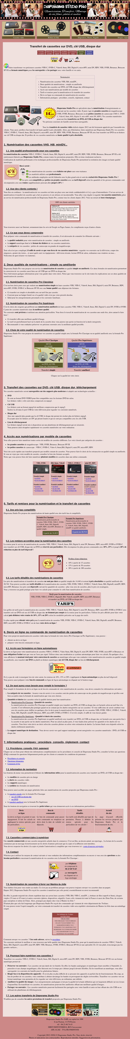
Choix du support (57, 53)
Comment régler (73, 53)
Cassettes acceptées (41, 53)
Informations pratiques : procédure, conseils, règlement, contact (65, 97)
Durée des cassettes (49, 53)
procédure (56, 939)
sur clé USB (38, 489)
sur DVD (37, 478)
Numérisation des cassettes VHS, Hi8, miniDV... (58, 81)
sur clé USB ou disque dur (21, 796)
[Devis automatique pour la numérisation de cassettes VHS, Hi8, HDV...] (56, 673)
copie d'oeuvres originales (93, 846)
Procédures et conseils (16, 758)
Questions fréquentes (16, 761)
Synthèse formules (64, 53)
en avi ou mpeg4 (40, 480)
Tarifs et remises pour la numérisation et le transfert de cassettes (65, 92)
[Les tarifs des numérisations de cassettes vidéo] (65, 606)
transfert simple (15, 794)
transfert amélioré (16, 802)
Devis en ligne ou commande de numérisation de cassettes (62, 95)
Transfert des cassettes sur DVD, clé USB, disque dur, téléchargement (67, 87)
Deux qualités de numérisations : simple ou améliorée (61, 84)
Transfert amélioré (89, 53)
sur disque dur (39, 491)
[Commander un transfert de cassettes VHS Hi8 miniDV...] (74, 669)
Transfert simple (81, 53)
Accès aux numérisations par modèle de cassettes (59, 89)
